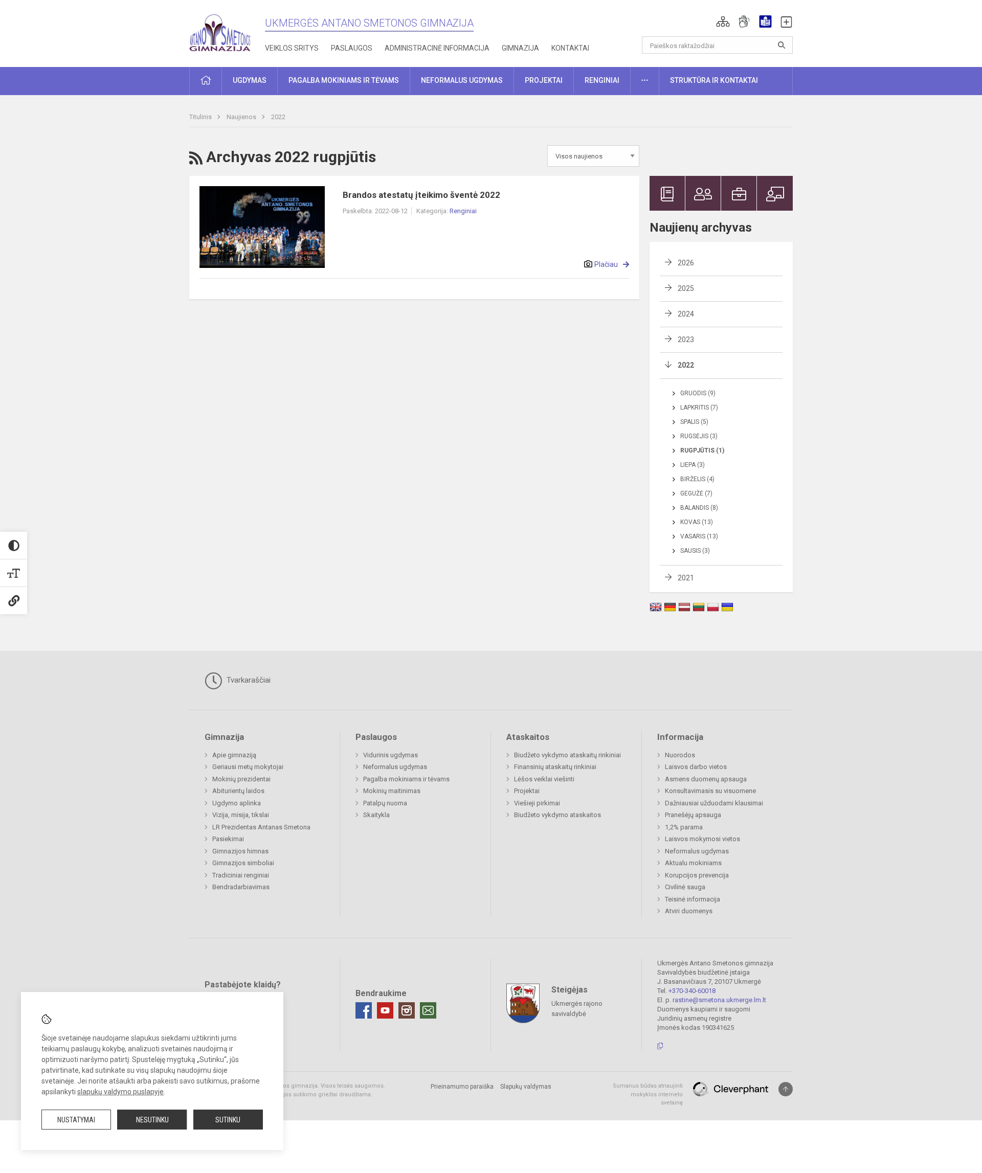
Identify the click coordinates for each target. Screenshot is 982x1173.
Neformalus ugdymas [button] (462, 80)
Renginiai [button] (602, 80)
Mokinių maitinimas (391, 791)
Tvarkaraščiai (248, 680)
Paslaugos (351, 48)
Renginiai (463, 211)
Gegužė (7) (696, 493)
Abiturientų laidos (238, 791)
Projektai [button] (544, 80)
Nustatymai (76, 1120)
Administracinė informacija (437, 48)
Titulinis (201, 117)
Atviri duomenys (688, 911)
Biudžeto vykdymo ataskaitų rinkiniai (567, 755)
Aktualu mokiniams (693, 863)
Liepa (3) (692, 464)
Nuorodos (680, 755)
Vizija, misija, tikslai (240, 815)
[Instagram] (406, 1010)
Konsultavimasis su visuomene (710, 791)
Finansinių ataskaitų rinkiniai (555, 767)
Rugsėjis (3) (699, 436)
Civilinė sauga (685, 887)
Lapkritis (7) (699, 407)
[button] (723, 21)
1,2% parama (684, 827)
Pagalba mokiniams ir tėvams (406, 779)
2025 (686, 288)
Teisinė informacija (692, 899)
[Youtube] (385, 1010)
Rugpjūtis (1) (702, 450)
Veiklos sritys (292, 48)
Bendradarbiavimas (241, 887)
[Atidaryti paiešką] (781, 45)
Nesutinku (152, 1120)
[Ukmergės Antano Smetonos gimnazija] (220, 30)
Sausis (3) (695, 550)
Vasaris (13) (699, 536)
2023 (686, 339)
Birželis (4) (697, 479)
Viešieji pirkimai (537, 803)
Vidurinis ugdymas (390, 755)
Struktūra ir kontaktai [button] (714, 80)
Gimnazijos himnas (240, 851)
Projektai (527, 791)
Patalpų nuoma (385, 803)
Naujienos (242, 117)
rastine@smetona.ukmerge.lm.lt (719, 1000)
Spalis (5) (694, 421)
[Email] (428, 1010)
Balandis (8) (699, 507)
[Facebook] (363, 1010)
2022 (278, 117)
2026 (686, 263)
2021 (686, 578)
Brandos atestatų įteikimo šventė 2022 (421, 195)
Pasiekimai (228, 839)
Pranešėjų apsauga (693, 815)
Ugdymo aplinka (236, 803)
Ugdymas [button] (249, 80)
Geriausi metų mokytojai (247, 767)
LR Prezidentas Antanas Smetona (261, 827)
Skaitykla (376, 815)
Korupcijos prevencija (697, 875)
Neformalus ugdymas (395, 767)
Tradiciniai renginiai (240, 875)
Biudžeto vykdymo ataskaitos (557, 815)
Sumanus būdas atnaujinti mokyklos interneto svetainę (648, 1094)
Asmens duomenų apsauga (706, 779)
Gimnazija (520, 48)
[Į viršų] (785, 1089)
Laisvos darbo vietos (696, 767)
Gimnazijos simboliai (243, 863)
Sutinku (227, 1120)
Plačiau (606, 264)
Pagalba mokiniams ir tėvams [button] (343, 80)
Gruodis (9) (698, 393)
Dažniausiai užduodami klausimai (714, 803)
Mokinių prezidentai (241, 779)
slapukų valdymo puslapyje (120, 1092)
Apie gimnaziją (234, 755)
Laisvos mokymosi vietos (702, 839)
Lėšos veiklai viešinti (544, 779)
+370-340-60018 (692, 991)
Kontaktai (570, 48)
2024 (686, 314)
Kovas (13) (696, 522)
